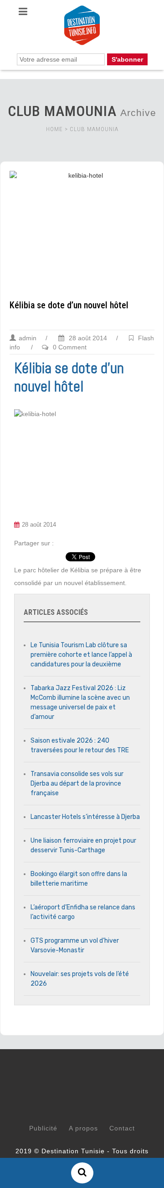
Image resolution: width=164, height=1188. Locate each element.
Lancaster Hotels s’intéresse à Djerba (85, 817)
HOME (54, 129)
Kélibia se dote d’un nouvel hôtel (69, 305)
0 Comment (70, 347)
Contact (122, 1128)
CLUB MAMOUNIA (94, 129)
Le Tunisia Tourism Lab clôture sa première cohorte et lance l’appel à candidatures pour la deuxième (81, 654)
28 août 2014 (87, 338)
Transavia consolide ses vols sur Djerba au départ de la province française (77, 783)
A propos (83, 1128)
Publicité (43, 1128)
